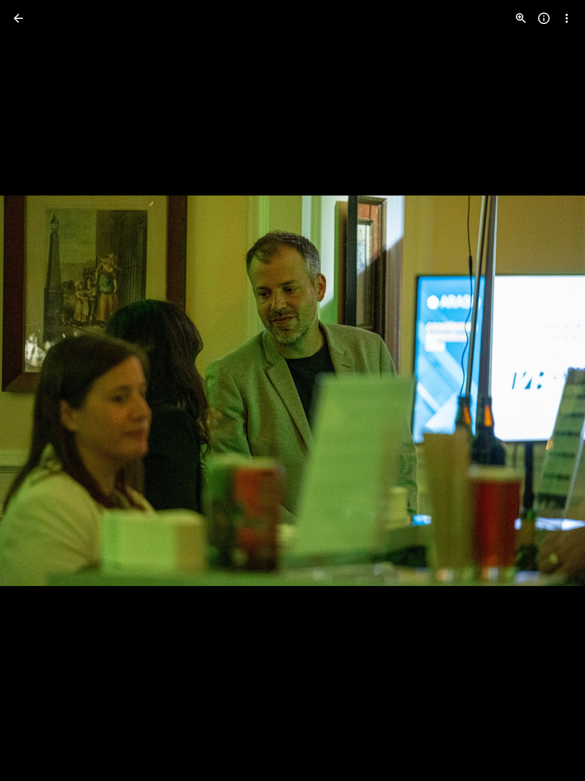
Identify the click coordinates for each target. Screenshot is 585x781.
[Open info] (543, 18)
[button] (32, 390)
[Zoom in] (521, 18)
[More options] (566, 18)
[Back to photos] (18, 18)
